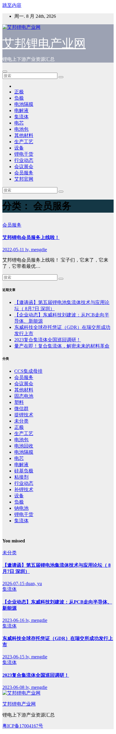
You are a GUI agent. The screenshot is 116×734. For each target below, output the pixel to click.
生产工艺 (23, 141)
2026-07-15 (14, 583)
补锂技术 (23, 489)
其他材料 (23, 135)
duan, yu (34, 583)
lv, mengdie (36, 249)
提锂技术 (23, 414)
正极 (19, 91)
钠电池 (21, 508)
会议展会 (23, 166)
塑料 (19, 402)
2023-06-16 (14, 620)
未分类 (21, 420)
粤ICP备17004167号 (22, 725)
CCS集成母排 (28, 371)
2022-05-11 (13, 249)
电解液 (21, 110)
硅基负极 (23, 470)
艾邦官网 (23, 178)
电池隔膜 (23, 104)
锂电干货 (23, 154)
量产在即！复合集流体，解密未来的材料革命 (61, 345)
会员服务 (23, 172)
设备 (19, 147)
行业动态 (23, 160)
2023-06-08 (14, 687)
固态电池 (23, 396)
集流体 (21, 116)
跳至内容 (11, 5)
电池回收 (23, 445)
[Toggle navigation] (4, 71)
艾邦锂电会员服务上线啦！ (30, 237)
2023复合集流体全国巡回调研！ (47, 339)
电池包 (21, 129)
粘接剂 (21, 477)
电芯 (19, 122)
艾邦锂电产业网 (44, 43)
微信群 (21, 408)
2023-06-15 (14, 656)
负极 (19, 98)
